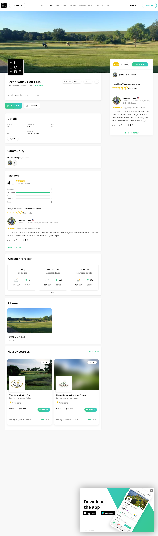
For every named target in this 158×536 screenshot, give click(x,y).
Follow (67, 82)
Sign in (133, 5)
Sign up (149, 5)
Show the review (14, 247)
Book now (43, 410)
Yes (33, 95)
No (38, 95)
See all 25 (91, 351)
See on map (38, 86)
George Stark (24, 220)
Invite (76, 82)
